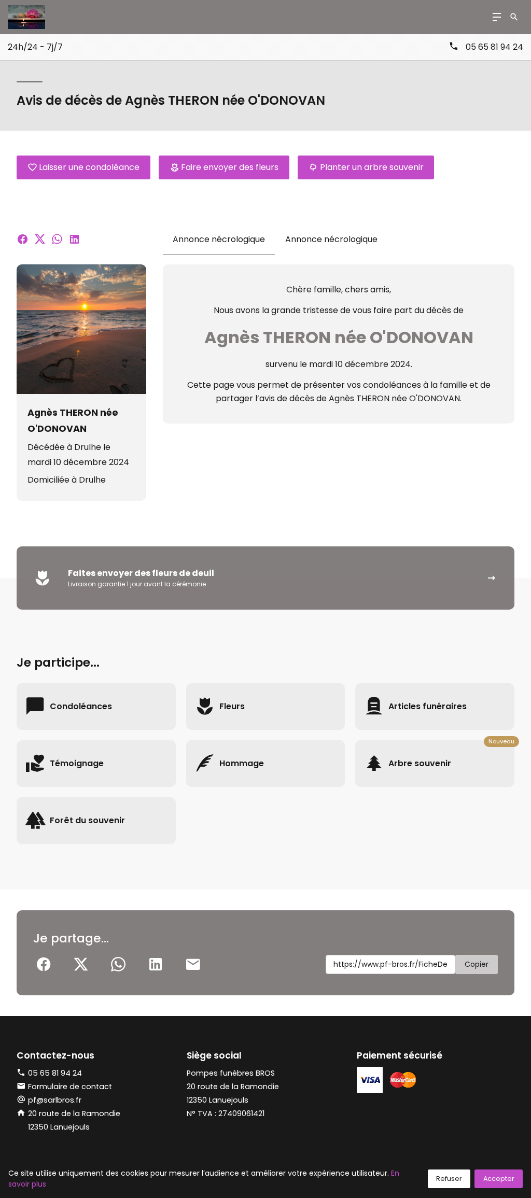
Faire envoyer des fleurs (229, 167)
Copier (476, 964)
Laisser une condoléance (89, 167)
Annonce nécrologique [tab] (219, 239)
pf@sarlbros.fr (54, 1100)
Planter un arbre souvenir (372, 167)
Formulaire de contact (70, 1086)
